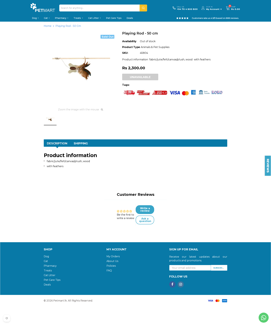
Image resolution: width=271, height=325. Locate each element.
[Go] (143, 8)
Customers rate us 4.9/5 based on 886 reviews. (215, 18)
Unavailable (140, 77)
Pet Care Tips (114, 18)
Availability (129, 41)
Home (47, 25)
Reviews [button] (268, 166)
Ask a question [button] (145, 220)
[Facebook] (172, 284)
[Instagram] (181, 284)
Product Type (131, 47)
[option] (80, 68)
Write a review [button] (145, 209)
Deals (130, 18)
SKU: (125, 52)
